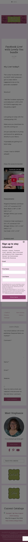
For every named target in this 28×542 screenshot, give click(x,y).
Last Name (5, 276)
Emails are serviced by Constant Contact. (13, 292)
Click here (14, 297)
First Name (5, 269)
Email (4, 261)
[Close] (23, 242)
